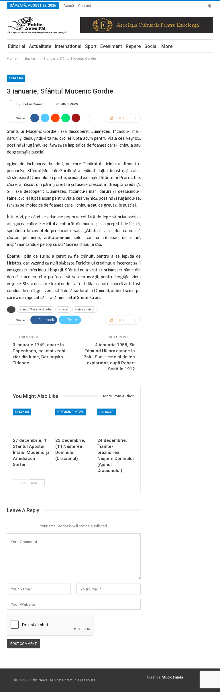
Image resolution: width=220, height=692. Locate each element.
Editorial (16, 46)
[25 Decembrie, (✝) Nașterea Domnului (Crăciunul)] (74, 422)
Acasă (68, 5)
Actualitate (40, 46)
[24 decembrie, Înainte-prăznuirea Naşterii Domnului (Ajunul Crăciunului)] (116, 422)
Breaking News (70, 412)
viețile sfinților (85, 309)
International (68, 46)
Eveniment (111, 46)
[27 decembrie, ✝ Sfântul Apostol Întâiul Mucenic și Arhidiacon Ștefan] (31, 422)
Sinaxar (16, 78)
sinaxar (63, 309)
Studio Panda (172, 677)
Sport (91, 46)
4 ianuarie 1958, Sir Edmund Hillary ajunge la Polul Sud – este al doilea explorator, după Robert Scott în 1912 (109, 357)
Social (151, 46)
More (166, 46)
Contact (84, 5)
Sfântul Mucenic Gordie (35, 309)
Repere (133, 46)
